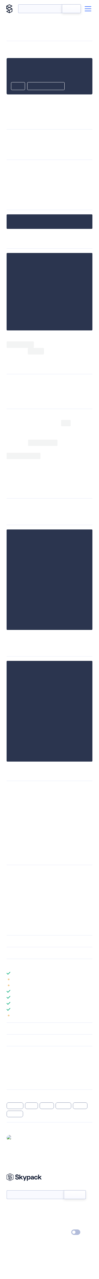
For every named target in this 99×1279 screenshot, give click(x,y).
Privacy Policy (18, 1232)
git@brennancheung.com (32, 879)
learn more (46, 964)
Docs (11, 1208)
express (15, 1105)
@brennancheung (29, 1137)
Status (56, 1208)
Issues (12, 1074)
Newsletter (16, 1187)
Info (89, 979)
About (12, 1216)
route (31, 1105)
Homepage (16, 1067)
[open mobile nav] (88, 8)
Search (71, 9)
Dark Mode (59, 1232)
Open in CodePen (45, 86)
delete (80, 1105)
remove (14, 1113)
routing (63, 1105)
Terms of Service (65, 1224)
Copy (18, 86)
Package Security (21, 1060)
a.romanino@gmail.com (31, 897)
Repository (16, 1081)
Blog (54, 1216)
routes (46, 1105)
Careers (13, 1224)
